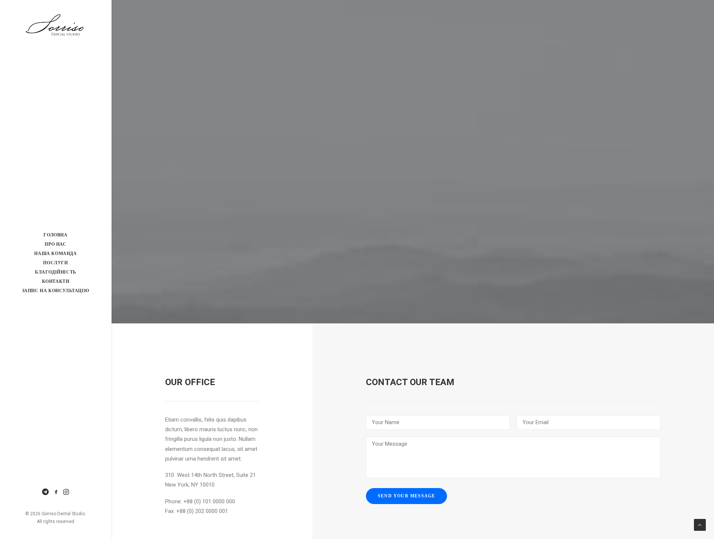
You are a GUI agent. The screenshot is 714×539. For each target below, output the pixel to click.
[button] (46, 492)
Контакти (56, 281)
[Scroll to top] (700, 524)
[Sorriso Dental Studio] (55, 25)
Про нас (55, 244)
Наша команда (55, 253)
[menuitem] (55, 235)
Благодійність (55, 272)
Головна (55, 235)
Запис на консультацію (56, 290)
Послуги (55, 262)
